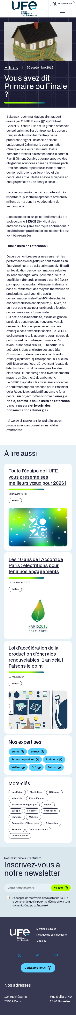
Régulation (52, 823)
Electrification (37, 798)
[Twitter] (19, 955)
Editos (11, 67)
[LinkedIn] (37, 955)
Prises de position (22, 759)
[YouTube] (56, 955)
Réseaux (16, 829)
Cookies (41, 940)
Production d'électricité (25, 823)
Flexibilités (36, 792)
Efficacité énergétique (24, 804)
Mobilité (33, 817)
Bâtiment (54, 792)
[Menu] (62, 12)
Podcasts (52, 759)
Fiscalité (32, 811)
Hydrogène (50, 811)
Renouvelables (20, 835)
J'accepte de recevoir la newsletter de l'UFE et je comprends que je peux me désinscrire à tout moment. (41, 902)
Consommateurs (38, 829)
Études (35, 751)
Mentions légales (46, 929)
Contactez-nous (35, 967)
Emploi (47, 804)
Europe (16, 811)
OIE (34, 767)
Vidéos (15, 767)
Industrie (17, 798)
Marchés (17, 817)
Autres (52, 767)
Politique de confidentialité (51, 934)
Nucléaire (17, 792)
